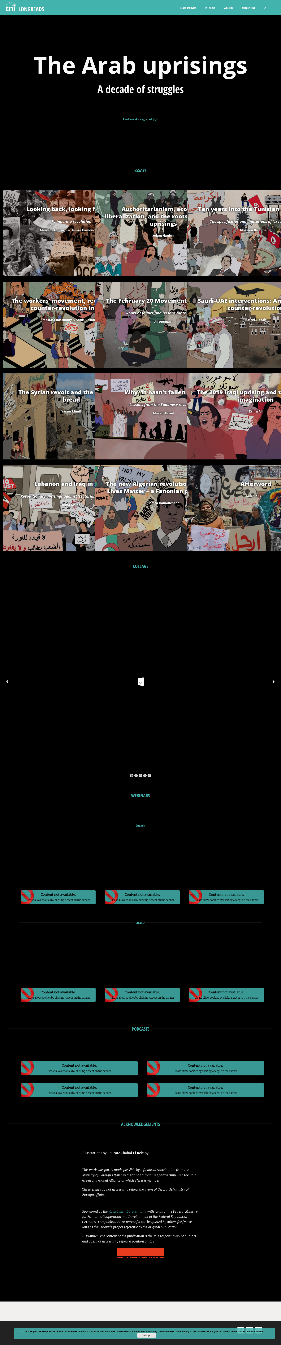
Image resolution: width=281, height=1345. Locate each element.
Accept (146, 1335)
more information (255, 1331)
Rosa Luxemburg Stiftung (127, 1211)
